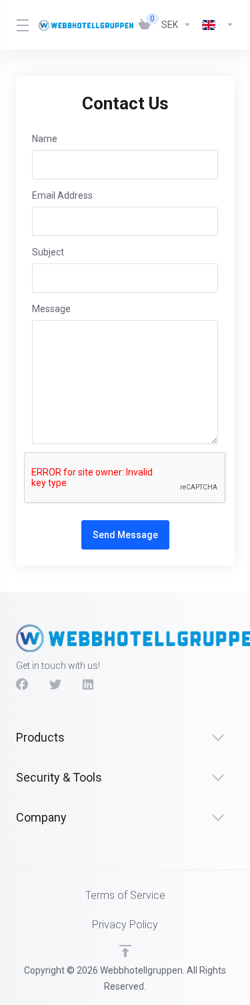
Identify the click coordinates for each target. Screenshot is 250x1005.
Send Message (125, 535)
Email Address (62, 195)
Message (51, 308)
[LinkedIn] (88, 685)
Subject (48, 252)
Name (44, 138)
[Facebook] (22, 685)
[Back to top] (125, 951)
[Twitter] (55, 685)
